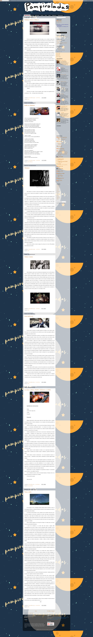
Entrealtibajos (60, 143)
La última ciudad (60, 162)
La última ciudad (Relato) (61, 149)
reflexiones (31, 161)
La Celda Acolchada (60, 156)
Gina (58, 157)
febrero (60, 51)
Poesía (46, 15)
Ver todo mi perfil (59, 22)
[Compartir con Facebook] (44, 97)
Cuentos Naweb (60, 141)
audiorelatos (58, 185)
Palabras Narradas (60, 168)
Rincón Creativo (60, 180)
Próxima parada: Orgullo (32, 20)
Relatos (32, 15)
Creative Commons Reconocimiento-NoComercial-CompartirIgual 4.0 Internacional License (56, 619)
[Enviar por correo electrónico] (42, 97)
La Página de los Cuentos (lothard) (62, 161)
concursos (58, 187)
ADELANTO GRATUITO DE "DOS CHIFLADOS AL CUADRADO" (62, 139)
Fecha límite (28, 492)
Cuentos (42, 15)
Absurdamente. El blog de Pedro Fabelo (62, 138)
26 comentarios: (38, 605)
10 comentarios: (38, 160)
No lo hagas (62, 112)
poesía (28, 161)
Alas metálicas (29, 316)
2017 (58, 53)
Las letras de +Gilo (60, 166)
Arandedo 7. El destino (61, 142)
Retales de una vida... (61, 178)
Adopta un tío (63, 100)
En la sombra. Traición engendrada (62, 164)
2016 (58, 54)
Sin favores (59, 144)
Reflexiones (37, 15)
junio (59, 48)
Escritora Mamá (60, 146)
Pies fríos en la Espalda (61, 173)
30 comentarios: (37, 484)
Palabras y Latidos (60, 171)
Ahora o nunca (29, 257)
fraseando (58, 191)
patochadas (31, 485)
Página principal (27, 15)
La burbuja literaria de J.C (61, 150)
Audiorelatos (54, 15)
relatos (28, 99)
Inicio (36, 611)
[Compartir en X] (43, 97)
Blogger (55, 629)
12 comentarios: (38, 97)
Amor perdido (59, 146)
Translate (63, 203)
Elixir (58, 181)
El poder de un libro (63, 118)
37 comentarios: (37, 382)
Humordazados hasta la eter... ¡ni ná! (62, 36)
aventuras (58, 186)
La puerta (59, 169)
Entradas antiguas (50, 611)
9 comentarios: (38, 308)
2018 (58, 47)
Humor (49, 15)
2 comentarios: (38, 249)
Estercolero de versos (61, 148)
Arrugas (27, 168)
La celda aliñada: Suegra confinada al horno (38, 390)
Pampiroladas (59, 20)
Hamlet (58, 176)
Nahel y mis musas (63, 74)
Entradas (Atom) (31, 613)
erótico (58, 190)
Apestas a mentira (63, 81)
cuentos (58, 189)
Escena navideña (60, 159)
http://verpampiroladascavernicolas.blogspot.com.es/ (61, 617)
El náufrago (62, 93)
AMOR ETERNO (60, 174)
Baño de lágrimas (30, 105)
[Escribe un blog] (43, 160)
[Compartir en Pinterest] (45, 97)
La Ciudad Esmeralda (61, 159)
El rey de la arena (63, 60)
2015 (58, 56)
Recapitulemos (60, 179)
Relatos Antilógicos (60, 175)
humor (28, 485)
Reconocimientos (60, 15)
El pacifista (62, 67)
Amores (59, 171)
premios (58, 196)
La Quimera (59, 163)
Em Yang (59, 167)
